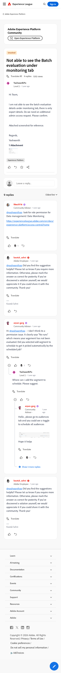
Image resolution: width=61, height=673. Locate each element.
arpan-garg (19, 322)
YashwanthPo (20, 82)
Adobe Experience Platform (15, 14)
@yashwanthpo (14, 212)
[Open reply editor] (30, 183)
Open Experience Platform (27, 38)
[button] (16, 76)
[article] (30, 225)
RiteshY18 (18, 204)
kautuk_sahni (20, 257)
